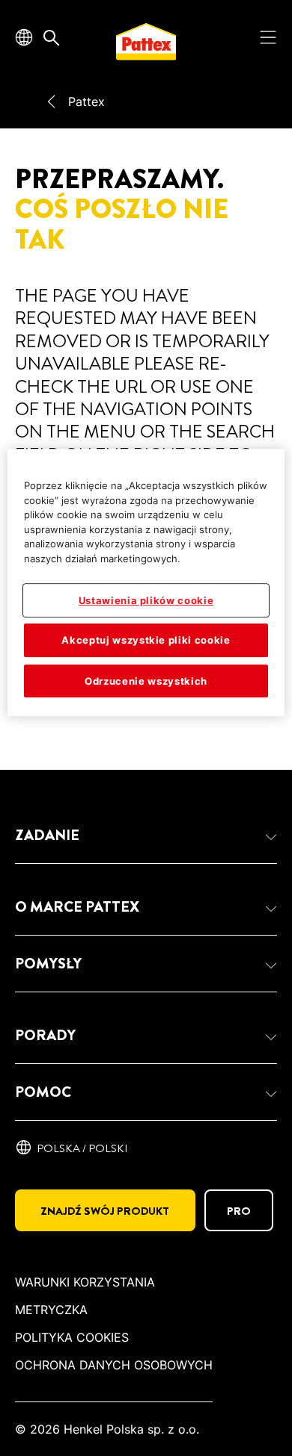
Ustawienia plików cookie (146, 600)
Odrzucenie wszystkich (146, 681)
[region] (146, 582)
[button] (146, 835)
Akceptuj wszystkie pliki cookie (145, 640)
